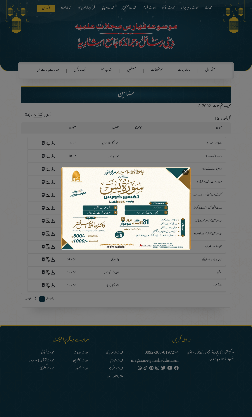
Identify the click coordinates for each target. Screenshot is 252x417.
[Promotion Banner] (126, 208)
